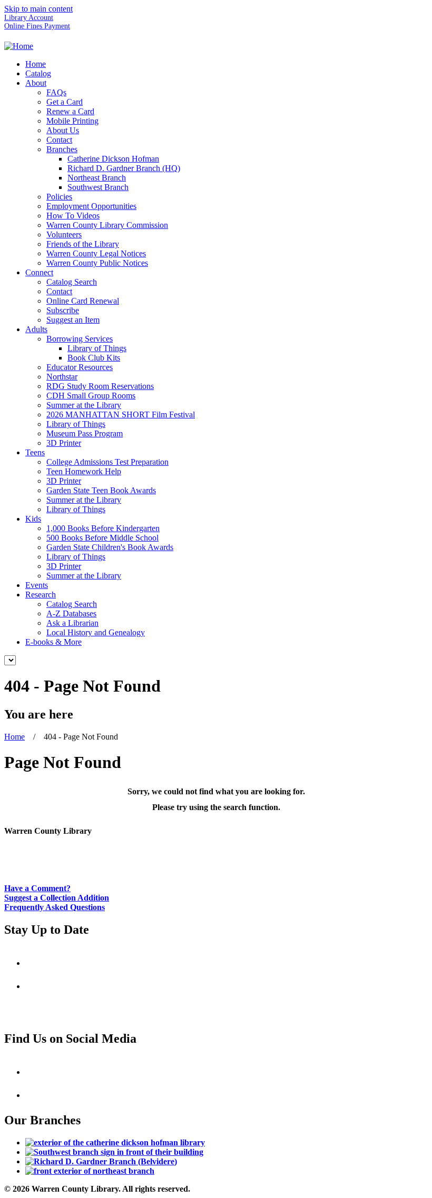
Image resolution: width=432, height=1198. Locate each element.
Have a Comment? (37, 888)
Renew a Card (70, 111)
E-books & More (53, 641)
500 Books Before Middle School (102, 537)
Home (35, 63)
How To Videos (73, 215)
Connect (39, 272)
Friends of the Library (82, 243)
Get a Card (64, 101)
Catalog (38, 73)
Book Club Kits (93, 357)
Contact (59, 139)
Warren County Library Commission (107, 225)
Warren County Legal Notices (96, 253)
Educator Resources (79, 367)
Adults (36, 329)
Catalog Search (71, 281)
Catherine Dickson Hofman (113, 158)
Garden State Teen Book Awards (101, 490)
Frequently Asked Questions (54, 907)
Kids (33, 518)
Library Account (28, 18)
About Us (62, 130)
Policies (59, 196)
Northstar (61, 376)
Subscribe (62, 310)
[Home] (18, 46)
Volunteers (64, 234)
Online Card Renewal (82, 300)
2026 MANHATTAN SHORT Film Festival (120, 414)
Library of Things (96, 348)
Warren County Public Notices (97, 262)
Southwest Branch (98, 187)
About (35, 82)
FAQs (56, 92)
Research (40, 594)
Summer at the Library (83, 405)
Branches (61, 149)
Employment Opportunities (91, 206)
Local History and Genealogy (95, 632)
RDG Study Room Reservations (100, 386)
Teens (35, 452)
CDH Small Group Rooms (90, 395)
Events (36, 585)
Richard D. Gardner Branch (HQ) (123, 168)
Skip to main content (38, 8)
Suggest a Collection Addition (56, 897)
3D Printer (63, 442)
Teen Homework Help (83, 471)
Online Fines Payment (37, 26)
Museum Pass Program (84, 433)
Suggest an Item (73, 319)
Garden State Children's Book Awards (109, 547)
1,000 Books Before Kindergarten (103, 528)
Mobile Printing (72, 120)
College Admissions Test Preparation (107, 461)
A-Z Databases (71, 613)
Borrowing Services (79, 338)
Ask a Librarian (72, 622)
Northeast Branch (96, 177)
